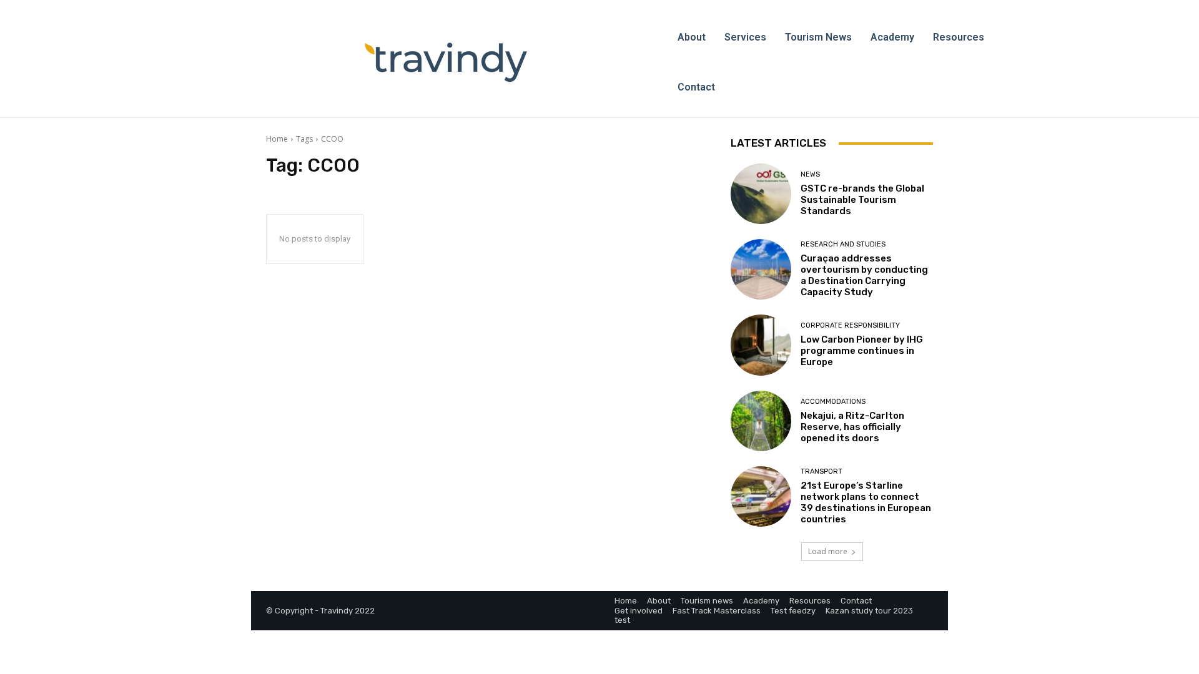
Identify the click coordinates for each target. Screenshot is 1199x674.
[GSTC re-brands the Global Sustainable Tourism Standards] (761, 194)
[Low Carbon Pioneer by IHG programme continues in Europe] (761, 345)
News (810, 174)
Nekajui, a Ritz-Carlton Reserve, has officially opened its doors (852, 427)
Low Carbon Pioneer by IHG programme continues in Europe (862, 351)
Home (277, 139)
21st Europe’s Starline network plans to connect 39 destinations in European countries (866, 502)
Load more (827, 551)
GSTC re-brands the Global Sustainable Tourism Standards (862, 200)
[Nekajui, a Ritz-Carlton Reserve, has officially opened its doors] (761, 421)
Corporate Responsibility (850, 325)
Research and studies (843, 244)
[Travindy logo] (446, 62)
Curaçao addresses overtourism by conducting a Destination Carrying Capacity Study (864, 275)
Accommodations (833, 401)
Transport (821, 471)
